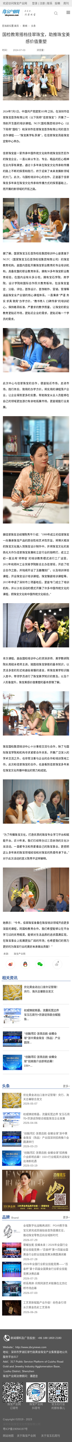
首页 (16, 26)
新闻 (25, 26)
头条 (33, 26)
